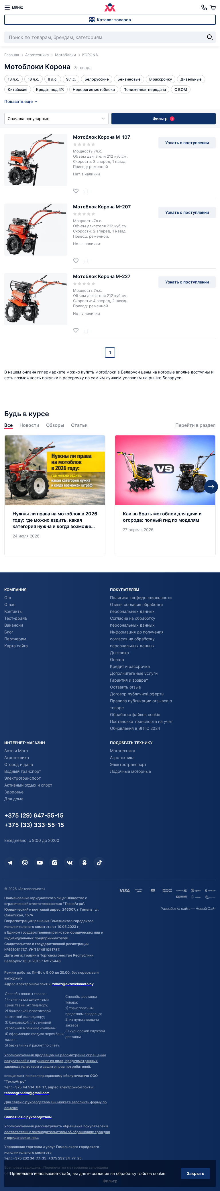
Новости (29, 425)
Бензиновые (129, 79)
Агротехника (16, 757)
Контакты (13, 611)
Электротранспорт (22, 778)
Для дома (13, 798)
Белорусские (97, 79)
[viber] (25, 863)
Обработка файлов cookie (135, 714)
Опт (7, 597)
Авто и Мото (16, 750)
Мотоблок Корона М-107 (101, 137)
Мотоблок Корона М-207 (102, 207)
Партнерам (15, 638)
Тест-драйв (15, 618)
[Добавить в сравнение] (88, 191)
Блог (8, 631)
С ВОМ (180, 89)
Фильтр (163, 118)
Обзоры (55, 425)
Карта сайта (16, 645)
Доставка (119, 652)
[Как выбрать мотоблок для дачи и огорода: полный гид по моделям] (165, 495)
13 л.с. (13, 79)
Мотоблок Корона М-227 (101, 276)
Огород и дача (18, 764)
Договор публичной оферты (137, 693)
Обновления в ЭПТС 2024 (135, 728)
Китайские (18, 89)
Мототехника (122, 750)
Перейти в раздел (195, 425)
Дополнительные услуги (134, 673)
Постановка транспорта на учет (141, 721)
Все (8, 425)
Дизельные (191, 79)
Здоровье (13, 791)
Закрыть (195, 1173)
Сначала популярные (28, 118)
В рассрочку (160, 79)
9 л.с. (71, 79)
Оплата (117, 659)
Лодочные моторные (130, 771)
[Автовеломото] (110, 7)
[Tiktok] (99, 863)
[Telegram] (10, 863)
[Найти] (210, 37)
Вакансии (13, 625)
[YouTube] (40, 863)
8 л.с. (53, 79)
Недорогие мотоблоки (94, 89)
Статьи (79, 425)
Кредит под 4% (50, 89)
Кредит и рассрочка (130, 666)
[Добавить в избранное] (78, 191)
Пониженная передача (144, 89)
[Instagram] (54, 863)
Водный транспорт (22, 771)
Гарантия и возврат (129, 680)
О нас (9, 604)
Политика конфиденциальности (141, 597)
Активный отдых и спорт (28, 785)
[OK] (84, 863)
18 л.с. (33, 79)
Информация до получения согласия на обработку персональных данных (137, 638)
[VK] (69, 863)
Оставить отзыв (125, 687)
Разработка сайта (175, 908)
